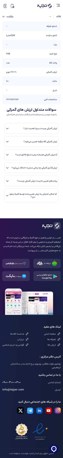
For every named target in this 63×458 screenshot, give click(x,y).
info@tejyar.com (13, 390)
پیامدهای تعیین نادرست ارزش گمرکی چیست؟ (37, 181)
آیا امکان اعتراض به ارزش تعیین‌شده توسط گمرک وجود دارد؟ (33, 195)
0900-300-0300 (11, 382)
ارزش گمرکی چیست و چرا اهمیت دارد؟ (40, 128)
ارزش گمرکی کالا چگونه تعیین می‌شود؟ (40, 141)
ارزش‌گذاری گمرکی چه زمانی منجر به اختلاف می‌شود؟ (34, 168)
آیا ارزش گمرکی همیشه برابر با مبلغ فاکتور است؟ (36, 155)
